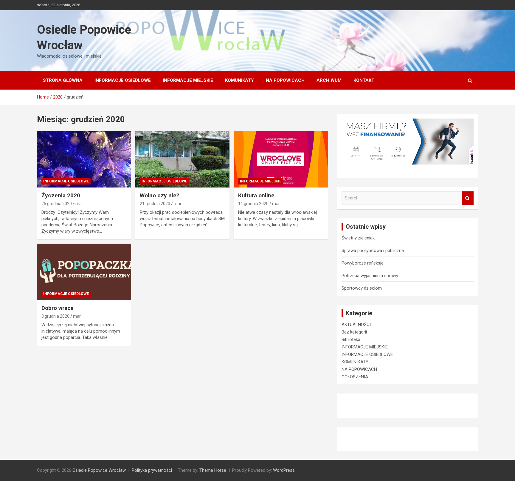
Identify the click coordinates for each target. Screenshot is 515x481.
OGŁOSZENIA (355, 376)
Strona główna (63, 80)
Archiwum (329, 80)
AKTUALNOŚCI (356, 324)
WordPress (284, 470)
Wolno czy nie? (159, 195)
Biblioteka (351, 339)
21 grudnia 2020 (155, 203)
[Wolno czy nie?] (182, 159)
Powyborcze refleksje (363, 263)
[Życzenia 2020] (84, 159)
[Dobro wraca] (84, 271)
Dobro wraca (57, 308)
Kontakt (363, 80)
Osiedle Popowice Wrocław (99, 470)
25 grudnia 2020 (56, 203)
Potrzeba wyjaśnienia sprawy (370, 275)
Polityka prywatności (152, 470)
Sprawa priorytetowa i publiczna (373, 250)
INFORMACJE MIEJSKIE (188, 80)
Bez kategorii (354, 332)
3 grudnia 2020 (55, 316)
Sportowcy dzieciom (362, 288)
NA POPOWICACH (285, 80)
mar (79, 203)
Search (468, 198)
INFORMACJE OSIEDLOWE (122, 80)
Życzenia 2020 (60, 195)
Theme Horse (212, 470)
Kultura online (256, 195)
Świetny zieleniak (358, 238)
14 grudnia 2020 (253, 203)
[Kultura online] (280, 159)
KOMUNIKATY (239, 80)
